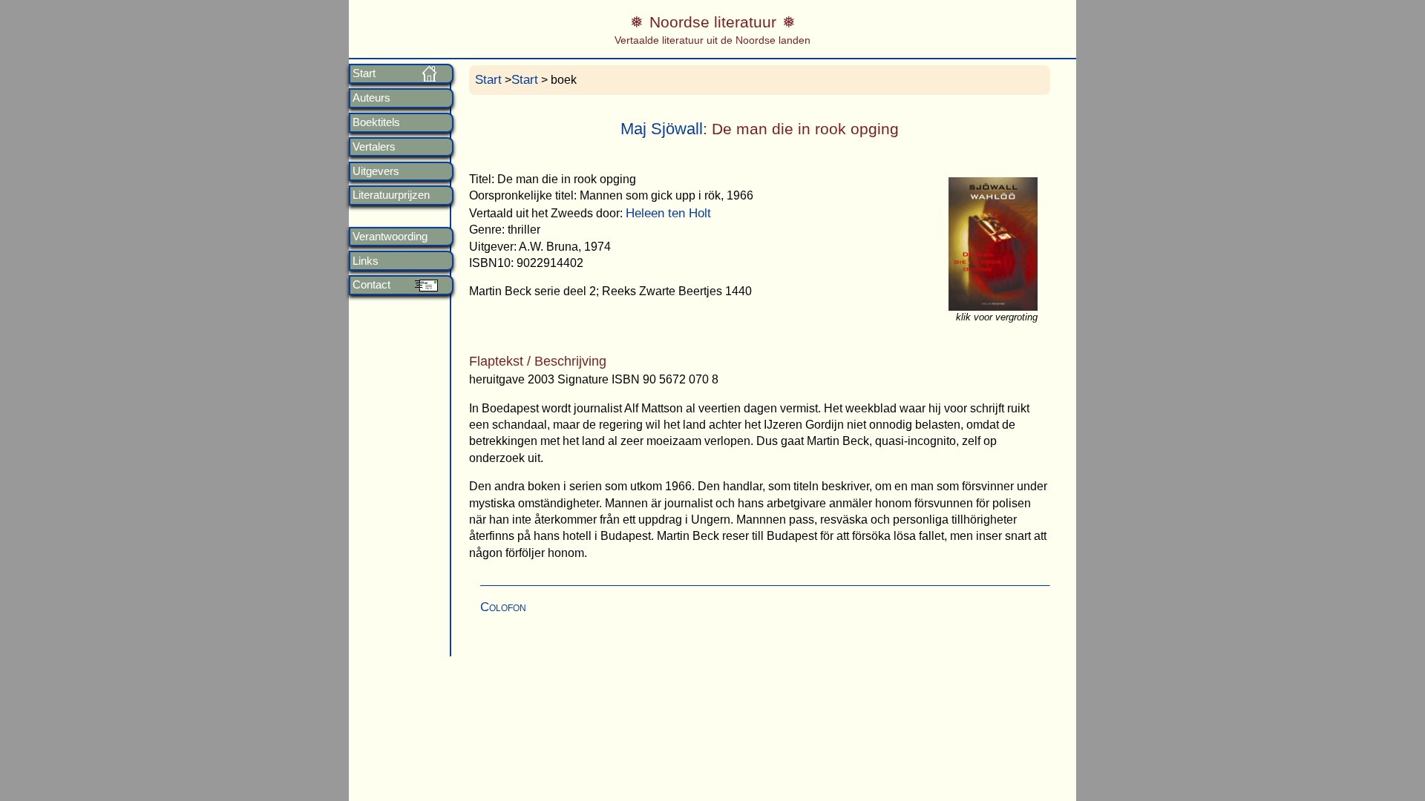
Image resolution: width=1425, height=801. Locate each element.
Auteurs (371, 98)
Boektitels (376, 122)
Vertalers (374, 147)
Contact (371, 285)
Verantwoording (390, 237)
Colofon (503, 607)
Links (366, 261)
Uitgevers (376, 171)
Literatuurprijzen (391, 195)
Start (364, 73)
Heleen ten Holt (668, 213)
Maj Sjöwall (661, 128)
